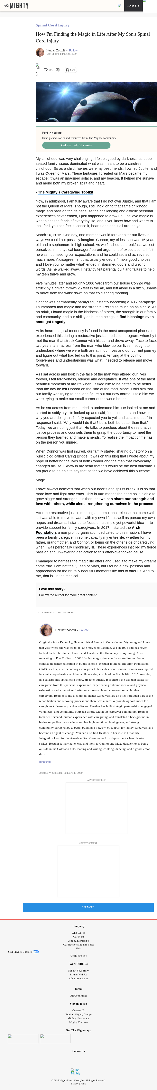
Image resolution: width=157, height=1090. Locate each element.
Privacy (74, 1083)
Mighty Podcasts (78, 1022)
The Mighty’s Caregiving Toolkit (65, 192)
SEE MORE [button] (88, 907)
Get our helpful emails (76, 145)
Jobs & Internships (78, 940)
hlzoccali (45, 761)
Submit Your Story (78, 970)
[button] (73, 50)
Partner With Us (78, 974)
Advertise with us (78, 978)
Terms (83, 1083)
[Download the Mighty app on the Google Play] (55, 1038)
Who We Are (78, 932)
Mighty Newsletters (78, 1018)
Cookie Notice (79, 955)
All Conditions (78, 995)
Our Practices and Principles (78, 944)
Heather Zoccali (56, 50)
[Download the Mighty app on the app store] (23, 1038)
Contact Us (78, 1010)
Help (78, 948)
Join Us (133, 5)
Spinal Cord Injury (53, 25)
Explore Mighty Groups (78, 1014)
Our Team (78, 936)
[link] (16, 6)
